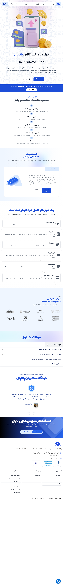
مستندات (30, 3)
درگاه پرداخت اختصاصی (51, 169)
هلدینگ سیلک (17, 492)
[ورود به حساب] (4, 4)
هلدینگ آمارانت (17, 487)
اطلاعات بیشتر (37, 190)
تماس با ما (11, 3)
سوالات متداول (26, 3)
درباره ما (17, 3)
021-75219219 (49, 458)
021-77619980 (24, 79)
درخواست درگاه (38, 79)
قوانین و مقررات (16, 481)
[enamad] (58, 464)
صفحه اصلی (53, 3)
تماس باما (58, 484)
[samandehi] (48, 464)
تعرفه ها (18, 484)
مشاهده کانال (32, 90)
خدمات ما (38, 481)
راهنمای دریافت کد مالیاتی (14, 478)
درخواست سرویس (46, 190)
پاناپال (60, 499)
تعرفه (48, 3)
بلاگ (20, 3)
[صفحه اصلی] (31, 444)
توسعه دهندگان (37, 3)
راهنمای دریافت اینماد (15, 475)
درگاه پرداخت (44, 3)
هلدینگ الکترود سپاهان (15, 489)
